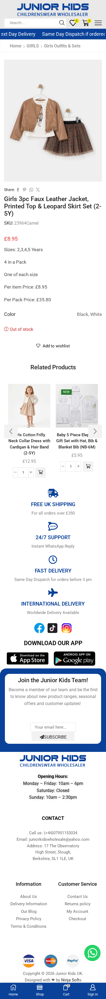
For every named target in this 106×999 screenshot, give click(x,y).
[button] (40, 472)
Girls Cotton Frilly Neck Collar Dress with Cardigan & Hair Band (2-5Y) (29, 443)
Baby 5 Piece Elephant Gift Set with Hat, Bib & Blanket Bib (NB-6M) (77, 440)
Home (15, 46)
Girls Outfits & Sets (62, 46)
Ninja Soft (70, 980)
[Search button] (62, 22)
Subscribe (55, 737)
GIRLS (33, 46)
